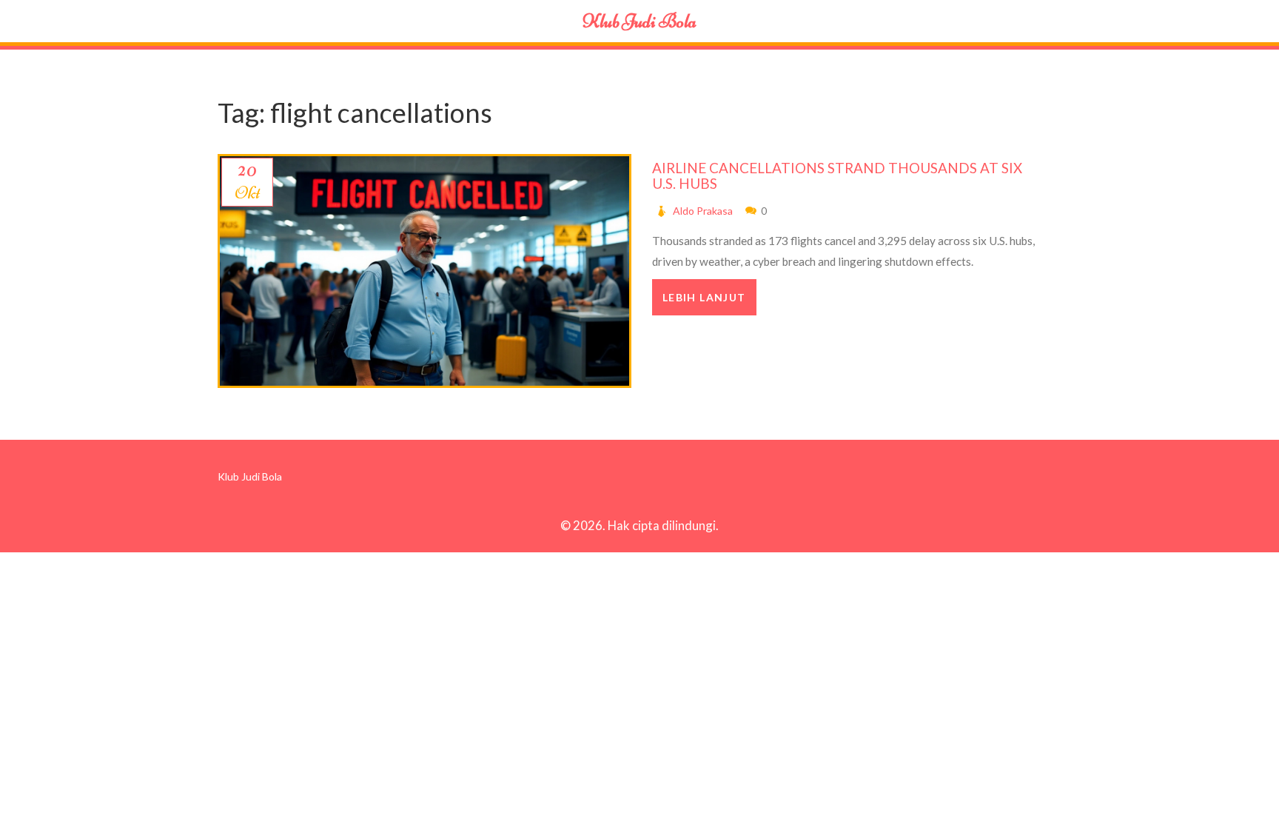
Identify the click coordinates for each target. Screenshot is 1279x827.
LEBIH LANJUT (704, 297)
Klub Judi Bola (639, 21)
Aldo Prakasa (703, 210)
